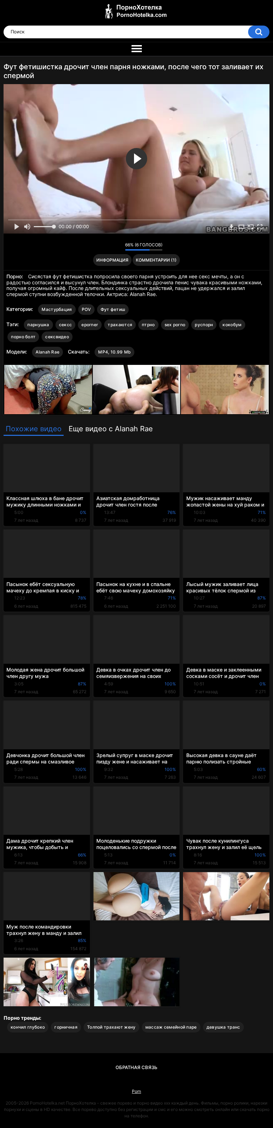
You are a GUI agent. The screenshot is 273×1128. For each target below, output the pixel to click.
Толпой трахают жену (111, 1027)
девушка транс (223, 1027)
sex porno (175, 324)
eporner (89, 324)
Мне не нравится (118, 246)
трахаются (120, 324)
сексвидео (57, 336)
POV (86, 309)
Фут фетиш (113, 309)
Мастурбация (57, 309)
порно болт (23, 336)
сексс (65, 324)
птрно (148, 324)
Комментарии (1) (156, 260)
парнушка (38, 324)
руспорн (204, 324)
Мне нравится (108, 246)
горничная (65, 1027)
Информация (112, 260)
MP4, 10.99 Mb (114, 352)
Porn (136, 1091)
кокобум (232, 324)
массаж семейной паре (171, 1027)
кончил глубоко (28, 1027)
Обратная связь (136, 1067)
